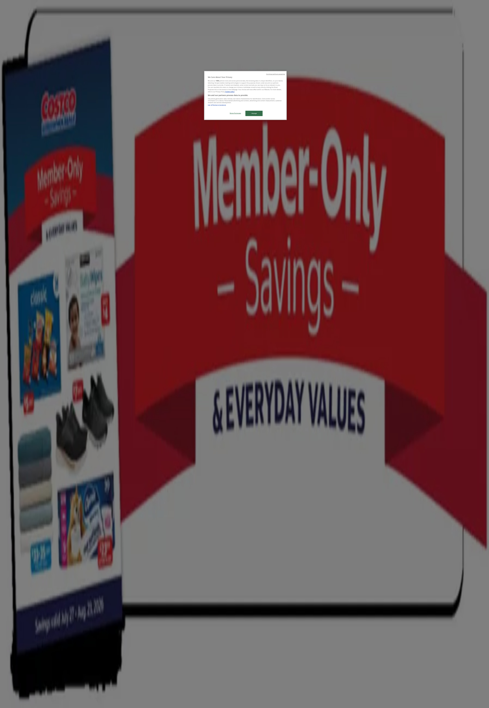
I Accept (254, 113)
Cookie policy (229, 92)
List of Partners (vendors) (217, 105)
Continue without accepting (275, 74)
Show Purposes (235, 113)
